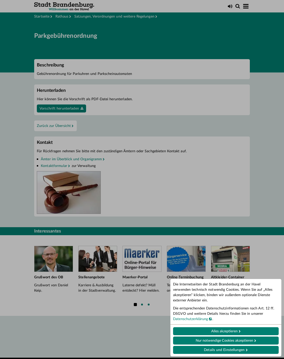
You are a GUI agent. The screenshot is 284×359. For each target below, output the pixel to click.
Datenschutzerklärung (190, 319)
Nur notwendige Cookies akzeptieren (224, 340)
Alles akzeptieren (224, 331)
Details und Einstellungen (224, 350)
